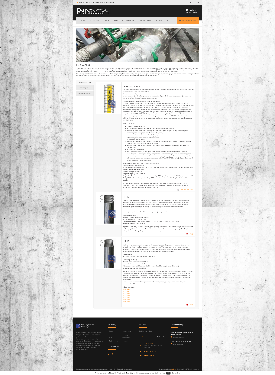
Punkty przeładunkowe (124, 20)
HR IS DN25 (126, 289)
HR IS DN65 (126, 297)
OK (168, 373)
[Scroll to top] (263, 363)
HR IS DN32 (126, 291)
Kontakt (159, 20)
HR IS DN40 (126, 293)
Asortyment (95, 20)
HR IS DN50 (126, 295)
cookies (173, 369)
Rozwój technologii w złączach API (181, 341)
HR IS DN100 (127, 302)
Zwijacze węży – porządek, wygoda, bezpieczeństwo (182, 333)
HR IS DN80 (126, 299)
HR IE (191, 234)
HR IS (191, 305)
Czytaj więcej (176, 373)
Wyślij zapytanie (189, 21)
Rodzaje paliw (145, 20)
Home (83, 20)
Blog (107, 20)
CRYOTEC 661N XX (186, 189)
